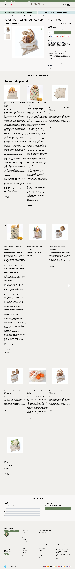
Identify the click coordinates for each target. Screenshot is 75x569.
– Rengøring (24, 555)
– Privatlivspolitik (25, 530)
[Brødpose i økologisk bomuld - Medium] (15, 378)
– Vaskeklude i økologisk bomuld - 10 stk (63, 555)
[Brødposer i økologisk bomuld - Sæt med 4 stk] (60, 95)
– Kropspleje (24, 552)
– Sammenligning (25, 541)
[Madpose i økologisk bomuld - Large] (37, 234)
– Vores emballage (42, 532)
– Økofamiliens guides (43, 528)
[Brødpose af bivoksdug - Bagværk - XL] (15, 234)
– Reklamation (24, 537)
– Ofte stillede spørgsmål (26, 527)
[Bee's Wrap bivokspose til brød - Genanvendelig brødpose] (15, 93)
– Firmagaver (24, 539)
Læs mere (50, 65)
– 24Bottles (41, 557)
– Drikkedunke (24, 546)
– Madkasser (24, 548)
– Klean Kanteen (42, 548)
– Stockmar (41, 550)
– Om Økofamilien (42, 527)
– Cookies (23, 532)
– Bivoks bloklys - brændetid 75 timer (63, 549)
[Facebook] (5, 554)
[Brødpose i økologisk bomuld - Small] (60, 234)
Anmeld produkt (57, 508)
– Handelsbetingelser (26, 528)
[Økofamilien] (37, 5)
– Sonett (40, 553)
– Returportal (24, 534)
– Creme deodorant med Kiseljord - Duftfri (62, 547)
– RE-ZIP (40, 534)
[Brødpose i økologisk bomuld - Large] (60, 378)
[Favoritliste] (60, 5)
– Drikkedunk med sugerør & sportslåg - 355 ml (63, 558)
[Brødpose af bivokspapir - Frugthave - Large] (37, 93)
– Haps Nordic (41, 555)
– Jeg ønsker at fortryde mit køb (28, 535)
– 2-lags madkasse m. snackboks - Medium (62, 552)
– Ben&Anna (41, 552)
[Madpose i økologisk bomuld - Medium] (15, 447)
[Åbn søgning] (8, 5)
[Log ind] (5, 5)
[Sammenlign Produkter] (63, 5)
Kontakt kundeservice (12, 530)
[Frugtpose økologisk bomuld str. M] (37, 378)
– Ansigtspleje (24, 550)
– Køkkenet (24, 553)
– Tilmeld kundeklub (59, 527)
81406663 (12, 534)
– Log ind (57, 528)
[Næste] (69, 285)
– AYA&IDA (41, 546)
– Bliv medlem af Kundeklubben (45, 530)
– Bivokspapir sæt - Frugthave (61, 560)
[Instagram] (8, 554)
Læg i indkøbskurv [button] (62, 32)
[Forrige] (6, 285)
